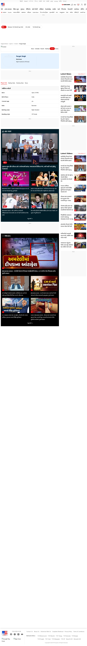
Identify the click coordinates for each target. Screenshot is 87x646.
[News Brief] (66, 4)
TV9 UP (63, 639)
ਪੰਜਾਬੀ (47, 1)
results (42, 49)
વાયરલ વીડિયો (16, 12)
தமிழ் (51, 1)
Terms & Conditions (78, 631)
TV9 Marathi (51, 636)
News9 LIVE (69, 639)
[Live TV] (77, 4)
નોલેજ (71, 12)
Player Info (4, 83)
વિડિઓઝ (7, 236)
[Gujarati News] (3, 4)
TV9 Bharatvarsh (42, 636)
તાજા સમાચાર (8, 9)
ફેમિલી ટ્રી (77, 12)
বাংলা (44, 1)
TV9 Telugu (59, 636)
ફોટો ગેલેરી (35, 9)
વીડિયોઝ (28, 9)
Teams (52, 48)
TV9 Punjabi (40, 639)
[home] (2, 9)
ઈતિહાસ (29, 12)
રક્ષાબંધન (23, 12)
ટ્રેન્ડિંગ (82, 9)
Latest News (66, 73)
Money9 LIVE (77, 639)
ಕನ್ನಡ (31, 1)
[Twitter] (15, 634)
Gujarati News (4, 44)
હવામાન (4, 12)
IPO (57, 12)
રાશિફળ (41, 9)
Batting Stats (11, 83)
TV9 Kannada (67, 636)
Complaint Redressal (57, 631)
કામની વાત (82, 12)
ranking (47, 49)
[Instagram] (18, 634)
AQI (75, 5)
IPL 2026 (28, 27)
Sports (11, 44)
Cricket (16, 44)
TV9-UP (64, 1)
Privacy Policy (68, 631)
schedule (37, 49)
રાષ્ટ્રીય (54, 9)
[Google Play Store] (7, 640)
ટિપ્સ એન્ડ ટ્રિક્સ (44, 12)
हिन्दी (21, 1)
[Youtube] (22, 634)
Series (56, 49)
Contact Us (29, 631)
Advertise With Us (46, 631)
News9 (25, 1)
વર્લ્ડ (59, 9)
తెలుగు (36, 1)
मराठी (40, 1)
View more (81, 74)
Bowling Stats (20, 83)
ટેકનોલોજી (48, 9)
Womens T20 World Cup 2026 (15, 27)
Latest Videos (66, 153)
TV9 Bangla (75, 636)
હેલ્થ (67, 12)
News (26, 83)
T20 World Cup (36, 27)
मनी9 (60, 1)
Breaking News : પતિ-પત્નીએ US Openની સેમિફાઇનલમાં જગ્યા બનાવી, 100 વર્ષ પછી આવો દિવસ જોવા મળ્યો (15, 213)
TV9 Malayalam (56, 639)
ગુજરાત (22, 9)
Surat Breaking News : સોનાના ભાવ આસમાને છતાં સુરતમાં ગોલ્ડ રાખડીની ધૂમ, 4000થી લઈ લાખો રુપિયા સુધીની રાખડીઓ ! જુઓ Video (43, 317)
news (32, 49)
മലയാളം (56, 1)
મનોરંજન (76, 9)
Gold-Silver (35, 12)
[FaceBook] (11, 634)
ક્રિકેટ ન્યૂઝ (16, 9)
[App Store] (19, 640)
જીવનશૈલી (52, 12)
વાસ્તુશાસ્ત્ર (62, 12)
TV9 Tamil (48, 639)
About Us (36, 631)
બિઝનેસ (63, 9)
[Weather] (72, 5)
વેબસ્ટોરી (70, 9)
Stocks (9, 12)
